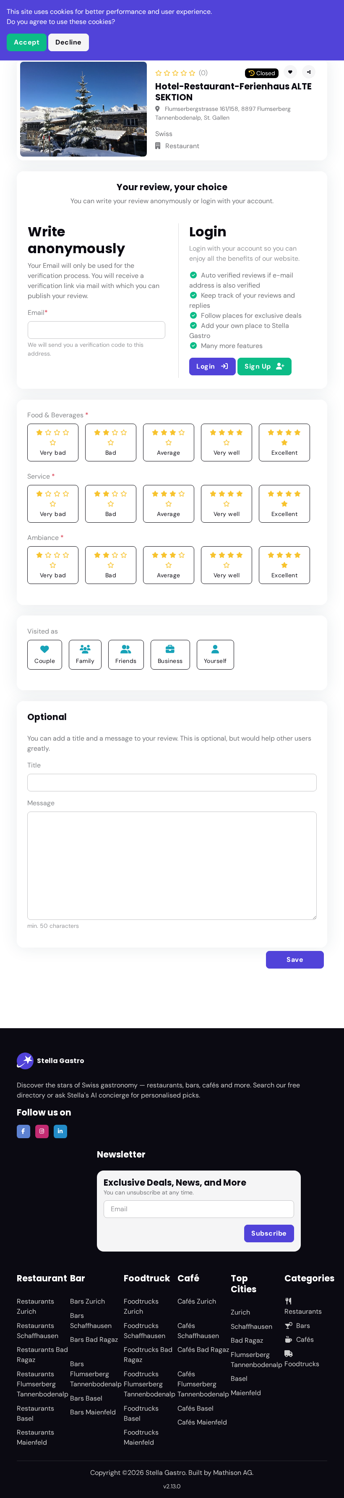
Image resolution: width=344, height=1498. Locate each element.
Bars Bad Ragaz (94, 1339)
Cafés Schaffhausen (198, 1330)
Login (206, 366)
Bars (303, 1325)
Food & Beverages (58, 415)
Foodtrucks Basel (141, 1413)
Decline (68, 42)
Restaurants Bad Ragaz (42, 1354)
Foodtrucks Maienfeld (141, 1437)
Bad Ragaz (247, 1340)
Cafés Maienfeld (202, 1422)
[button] (308, 72)
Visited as (42, 631)
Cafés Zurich (196, 1301)
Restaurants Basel (35, 1413)
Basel (239, 1378)
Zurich (240, 1312)
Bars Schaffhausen (91, 1320)
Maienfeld (246, 1392)
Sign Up (259, 366)
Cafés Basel (195, 1408)
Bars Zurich (87, 1301)
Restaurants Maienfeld (35, 1437)
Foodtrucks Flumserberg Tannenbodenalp (149, 1384)
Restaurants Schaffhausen (37, 1330)
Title (34, 765)
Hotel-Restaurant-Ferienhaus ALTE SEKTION (233, 91)
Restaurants (303, 1311)
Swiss (163, 133)
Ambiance (45, 537)
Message (41, 803)
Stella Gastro (60, 1061)
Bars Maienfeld (93, 1412)
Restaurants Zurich (35, 1306)
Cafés (305, 1339)
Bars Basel (86, 1398)
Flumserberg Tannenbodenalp (256, 1359)
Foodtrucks (301, 1363)
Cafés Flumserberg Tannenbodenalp (203, 1384)
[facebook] (23, 1131)
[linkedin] (60, 1131)
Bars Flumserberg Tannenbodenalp (96, 1373)
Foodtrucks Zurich (141, 1306)
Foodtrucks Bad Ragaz (148, 1354)
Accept (26, 42)
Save (295, 959)
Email (38, 312)
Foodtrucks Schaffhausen (144, 1330)
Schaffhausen (251, 1326)
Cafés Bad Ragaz (203, 1349)
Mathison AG (232, 1472)
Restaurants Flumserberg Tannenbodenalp (42, 1384)
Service (41, 476)
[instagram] (42, 1131)
